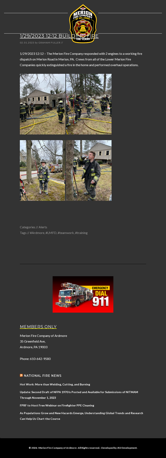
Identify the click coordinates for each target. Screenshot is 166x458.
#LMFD (51, 233)
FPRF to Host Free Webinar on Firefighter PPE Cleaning (57, 405)
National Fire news (43, 376)
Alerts (43, 227)
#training (81, 233)
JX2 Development (127, 447)
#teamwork (66, 233)
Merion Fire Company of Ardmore (83, 23)
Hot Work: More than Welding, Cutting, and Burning (55, 384)
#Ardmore (37, 233)
